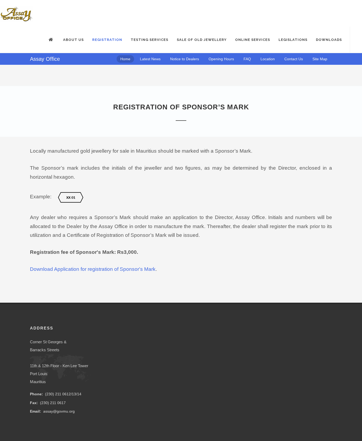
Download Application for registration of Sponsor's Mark (93, 269)
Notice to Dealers (184, 59)
